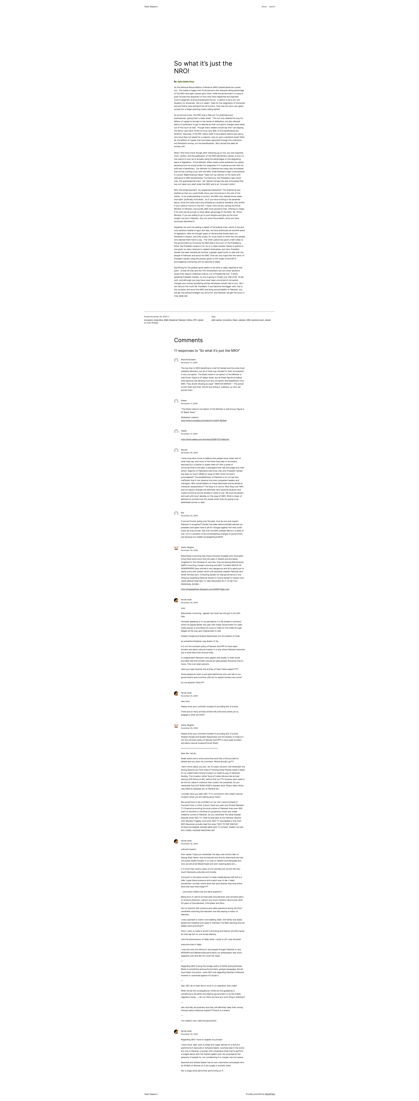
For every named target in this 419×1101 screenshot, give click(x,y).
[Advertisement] (209, 36)
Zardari (200, 320)
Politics (189, 320)
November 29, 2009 (189, 516)
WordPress (270, 1094)
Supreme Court (257, 320)
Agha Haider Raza (186, 81)
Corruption (148, 320)
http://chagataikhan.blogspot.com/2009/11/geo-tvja (205, 589)
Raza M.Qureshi (188, 359)
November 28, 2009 (189, 453)
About (264, 6)
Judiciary (242, 320)
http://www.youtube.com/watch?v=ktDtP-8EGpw (204, 420)
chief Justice (216, 320)
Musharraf (173, 320)
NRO (248, 320)
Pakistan (182, 320)
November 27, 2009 (189, 362)
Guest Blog (158, 320)
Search (272, 6)
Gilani (235, 320)
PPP (195, 320)
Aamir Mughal (187, 547)
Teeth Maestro (151, 6)
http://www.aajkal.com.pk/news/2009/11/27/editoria (205, 439)
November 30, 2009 (189, 844)
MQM (166, 320)
